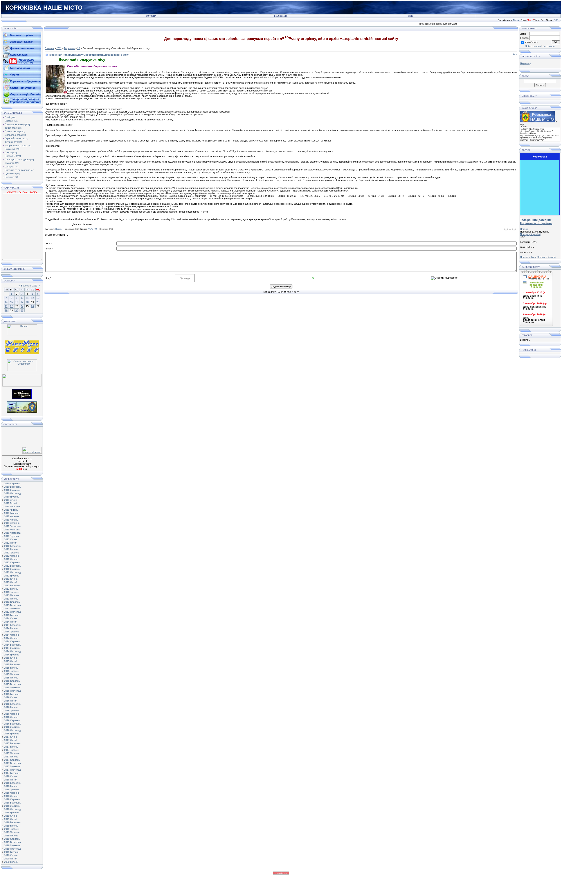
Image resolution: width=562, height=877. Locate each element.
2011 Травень (11, 513)
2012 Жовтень (12, 569)
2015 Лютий (10, 661)
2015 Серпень (12, 681)
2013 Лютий (10, 582)
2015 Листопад (12, 690)
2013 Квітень (11, 588)
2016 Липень (11, 717)
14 (6, 302)
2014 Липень (11, 638)
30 (16, 310)
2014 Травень (11, 631)
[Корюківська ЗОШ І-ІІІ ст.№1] (22, 347)
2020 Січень (11, 855)
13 (37, 298)
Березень (69, 48)
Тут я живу (11, 142)
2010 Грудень (11, 496)
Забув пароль (533, 46)
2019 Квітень (11, 825)
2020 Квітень (11, 862)
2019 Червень (12, 832)
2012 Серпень (12, 562)
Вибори (9, 121)
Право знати (12, 131)
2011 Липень (11, 519)
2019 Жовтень (12, 845)
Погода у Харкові (546, 257)
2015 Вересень (12, 684)
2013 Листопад (12, 611)
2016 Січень (11, 697)
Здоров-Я (10, 156)
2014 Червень (12, 635)
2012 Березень (12, 546)
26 (32, 306)
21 (6, 306)
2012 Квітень (11, 549)
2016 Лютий (10, 700)
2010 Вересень (12, 486)
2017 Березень (12, 743)
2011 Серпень (12, 523)
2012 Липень (11, 559)
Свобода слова (13, 135)
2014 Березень (12, 625)
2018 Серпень (12, 799)
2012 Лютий (10, 542)
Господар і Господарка (17, 159)
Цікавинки (10, 173)
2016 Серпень (12, 720)
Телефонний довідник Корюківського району (536, 221)
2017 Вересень (12, 763)
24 (22, 306)
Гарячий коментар (15, 138)
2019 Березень (12, 822)
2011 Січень (10, 500)
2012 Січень (11, 539)
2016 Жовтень (12, 727)
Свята (8, 152)
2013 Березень (12, 585)
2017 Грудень (11, 773)
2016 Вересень (12, 723)
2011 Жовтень (12, 529)
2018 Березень (12, 783)
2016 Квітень (11, 707)
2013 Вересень (12, 605)
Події (7, 117)
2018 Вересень (12, 802)
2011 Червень (11, 516)
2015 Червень (12, 674)
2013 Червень (12, 595)
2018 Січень (11, 776)
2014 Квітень (11, 628)
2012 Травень (11, 552)
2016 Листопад (12, 730)
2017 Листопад (12, 769)
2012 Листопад (12, 572)
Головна (49, 48)
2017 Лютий (10, 740)
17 (22, 302)
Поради (9, 166)
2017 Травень (11, 750)
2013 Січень (11, 579)
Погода (524, 229)
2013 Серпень (12, 602)
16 (16, 302)
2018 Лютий (10, 779)
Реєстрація (549, 46)
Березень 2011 (29, 285)
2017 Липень (11, 756)
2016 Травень (11, 710)
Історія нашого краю (16, 145)
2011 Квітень (11, 509)
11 (27, 298)
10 (22, 298)
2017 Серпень (12, 760)
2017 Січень (11, 737)
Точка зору (11, 128)
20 (37, 302)
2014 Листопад (12, 651)
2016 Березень (12, 704)
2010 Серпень (12, 483)
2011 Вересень (12, 526)
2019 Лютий (10, 819)
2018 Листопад (12, 809)
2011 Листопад (12, 533)
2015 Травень (11, 671)
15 (11, 302)
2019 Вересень (12, 842)
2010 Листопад (12, 493)
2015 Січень (11, 658)
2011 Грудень (11, 536)
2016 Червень (12, 713)
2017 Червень (12, 753)
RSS (556, 20)
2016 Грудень (11, 733)
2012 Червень (12, 556)
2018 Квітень (11, 786)
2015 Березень (12, 664)
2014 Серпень (12, 641)
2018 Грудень (11, 812)
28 (6, 310)
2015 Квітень (11, 667)
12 (32, 298)
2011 (58, 48)
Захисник (10, 149)
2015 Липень (11, 677)
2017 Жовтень (12, 766)
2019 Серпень (12, 839)
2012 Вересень (12, 565)
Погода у (530, 234)
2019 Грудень (11, 852)
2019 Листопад (12, 848)
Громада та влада (15, 124)
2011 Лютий (10, 503)
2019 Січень (11, 815)
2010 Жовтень (12, 490)
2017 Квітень (11, 746)
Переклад (525, 63)
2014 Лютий (10, 621)
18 (27, 302)
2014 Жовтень (12, 648)
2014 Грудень (11, 654)
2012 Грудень (11, 575)
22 (11, 306)
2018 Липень (11, 796)
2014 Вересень (12, 644)
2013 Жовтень (12, 608)
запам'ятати (531, 42)
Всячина (9, 177)
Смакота (9, 163)
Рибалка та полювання (17, 170)
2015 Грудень (11, 694)
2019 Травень (11, 829)
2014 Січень (11, 618)
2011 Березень (12, 506)
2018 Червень (12, 792)
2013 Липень (11, 598)
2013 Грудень (11, 615)
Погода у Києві (528, 257)
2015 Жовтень (12, 687)
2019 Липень (11, 835)
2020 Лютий (10, 858)
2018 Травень (11, 789)
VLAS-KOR (93, 229)
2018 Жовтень (12, 806)
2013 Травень (11, 592)
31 (22, 310)
